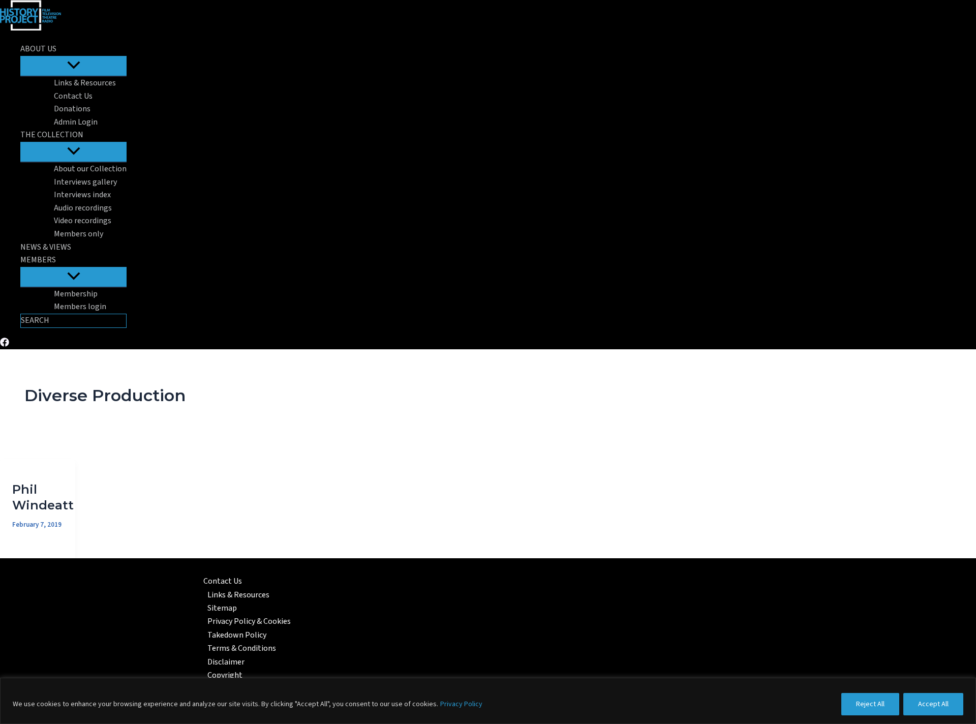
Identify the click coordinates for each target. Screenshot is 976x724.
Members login (80, 306)
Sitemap (222, 608)
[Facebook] (4, 344)
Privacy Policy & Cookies (249, 621)
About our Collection (90, 168)
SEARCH (35, 320)
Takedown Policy (236, 635)
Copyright (224, 675)
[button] (63, 49)
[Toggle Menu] (73, 66)
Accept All (933, 704)
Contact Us (73, 96)
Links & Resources (85, 82)
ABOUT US (38, 48)
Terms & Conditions (241, 648)
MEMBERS (38, 259)
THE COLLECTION (51, 134)
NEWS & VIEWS (45, 247)
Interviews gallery (85, 182)
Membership (76, 293)
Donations (72, 108)
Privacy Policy (461, 704)
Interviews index (82, 194)
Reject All (870, 704)
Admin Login (76, 122)
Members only (78, 233)
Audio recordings (83, 208)
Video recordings (82, 220)
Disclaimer (226, 662)
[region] (488, 701)
